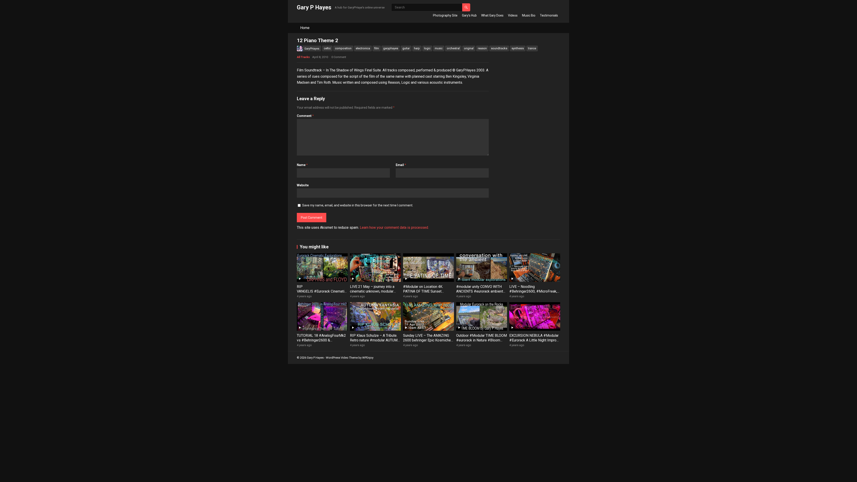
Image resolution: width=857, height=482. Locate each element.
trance (532, 48)
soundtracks (499, 48)
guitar (406, 48)
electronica (363, 48)
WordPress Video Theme (342, 357)
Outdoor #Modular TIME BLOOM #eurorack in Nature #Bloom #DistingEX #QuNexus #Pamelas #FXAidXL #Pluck (481, 342)
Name (302, 165)
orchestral (453, 48)
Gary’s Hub (469, 15)
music (439, 48)
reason (482, 48)
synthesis (518, 48)
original (469, 48)
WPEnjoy (367, 357)
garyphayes (390, 48)
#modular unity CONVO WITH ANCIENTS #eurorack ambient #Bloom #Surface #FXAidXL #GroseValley (479, 294)
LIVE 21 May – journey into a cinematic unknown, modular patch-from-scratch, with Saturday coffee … (372, 294)
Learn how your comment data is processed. (394, 227)
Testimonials (549, 15)
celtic (327, 48)
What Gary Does (492, 15)
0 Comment (338, 57)
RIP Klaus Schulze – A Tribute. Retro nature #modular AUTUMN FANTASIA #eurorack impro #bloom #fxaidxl (375, 342)
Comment (305, 116)
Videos (513, 15)
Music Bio (528, 15)
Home (305, 28)
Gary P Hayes (314, 7)
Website (303, 185)
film (376, 48)
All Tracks (303, 57)
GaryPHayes (311, 48)
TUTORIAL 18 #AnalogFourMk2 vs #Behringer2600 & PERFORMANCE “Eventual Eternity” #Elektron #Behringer (321, 342)
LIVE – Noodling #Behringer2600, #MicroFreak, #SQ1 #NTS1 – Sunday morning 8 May (534, 294)
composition (343, 48)
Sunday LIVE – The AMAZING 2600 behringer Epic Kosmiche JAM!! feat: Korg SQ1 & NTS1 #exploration (427, 342)
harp (417, 48)
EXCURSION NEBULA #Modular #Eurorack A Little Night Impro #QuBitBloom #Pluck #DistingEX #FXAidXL (534, 342)
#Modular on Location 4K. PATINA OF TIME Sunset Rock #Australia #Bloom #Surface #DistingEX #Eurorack (428, 294)
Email (401, 165)
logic (427, 48)
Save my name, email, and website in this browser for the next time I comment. (357, 205)
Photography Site (445, 15)
